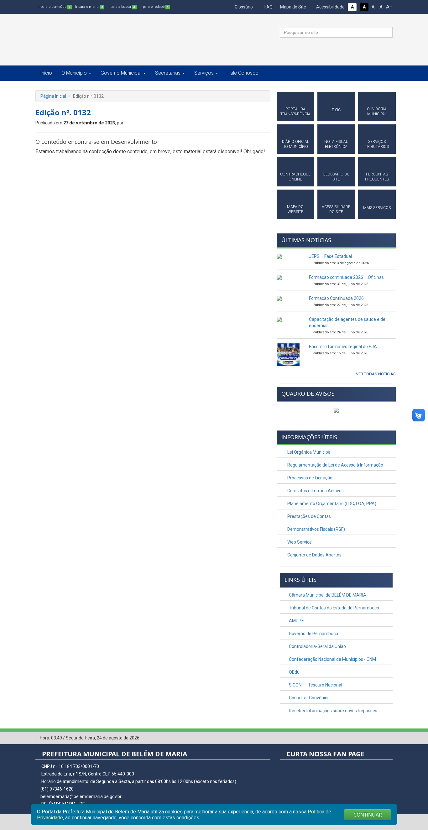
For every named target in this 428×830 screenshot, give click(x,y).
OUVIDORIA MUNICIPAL (377, 111)
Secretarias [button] (167, 73)
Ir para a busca (121, 7)
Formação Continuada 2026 (336, 298)
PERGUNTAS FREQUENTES (377, 176)
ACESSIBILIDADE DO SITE (336, 209)
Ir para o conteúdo (54, 7)
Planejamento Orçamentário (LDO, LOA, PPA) (331, 503)
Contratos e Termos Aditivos (315, 490)
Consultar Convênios (309, 697)
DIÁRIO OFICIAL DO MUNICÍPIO (295, 144)
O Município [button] (74, 73)
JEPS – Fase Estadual (330, 256)
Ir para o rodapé (154, 7)
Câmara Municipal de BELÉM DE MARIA (327, 595)
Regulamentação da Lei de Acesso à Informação (334, 464)
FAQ (268, 6)
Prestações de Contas (308, 516)
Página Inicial (53, 96)
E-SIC (336, 110)
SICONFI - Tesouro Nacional (315, 684)
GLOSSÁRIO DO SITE (336, 176)
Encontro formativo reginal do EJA (343, 346)
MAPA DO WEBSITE (295, 209)
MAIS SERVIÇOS (377, 208)
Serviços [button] (204, 73)
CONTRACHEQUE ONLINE (295, 176)
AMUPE (296, 620)
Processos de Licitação (309, 477)
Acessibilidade (330, 6)
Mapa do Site (292, 6)
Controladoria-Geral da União (317, 646)
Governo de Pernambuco (313, 633)
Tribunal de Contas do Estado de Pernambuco (333, 607)
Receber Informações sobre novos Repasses (332, 710)
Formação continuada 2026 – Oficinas (346, 277)
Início (46, 73)
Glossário (243, 6)
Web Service (299, 542)
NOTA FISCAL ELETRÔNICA (336, 144)
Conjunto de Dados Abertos (314, 554)
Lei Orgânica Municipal (308, 452)
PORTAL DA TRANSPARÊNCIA (295, 111)
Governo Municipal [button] (121, 73)
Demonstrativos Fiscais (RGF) (315, 529)
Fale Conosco (242, 73)
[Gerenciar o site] (388, 738)
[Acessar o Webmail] (378, 738)
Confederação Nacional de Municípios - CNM (332, 659)
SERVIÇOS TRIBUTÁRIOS (377, 144)
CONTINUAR (367, 814)
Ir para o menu (89, 7)
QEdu (294, 672)
